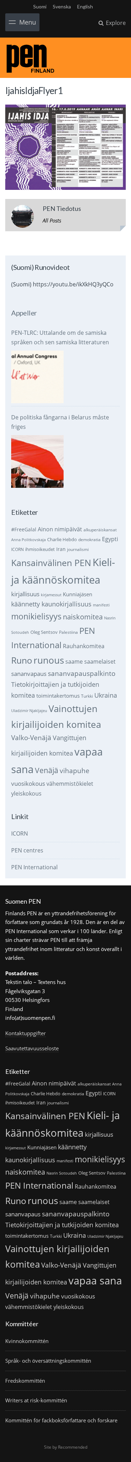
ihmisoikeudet (40, 549)
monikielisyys (36, 616)
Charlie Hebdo (62, 539)
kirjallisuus (25, 594)
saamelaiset (100, 661)
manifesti (101, 605)
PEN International (34, 867)
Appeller (24, 312)
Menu (27, 22)
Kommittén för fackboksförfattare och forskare (61, 1420)
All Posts (52, 220)
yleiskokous (26, 793)
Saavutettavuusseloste (32, 1048)
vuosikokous (28, 783)
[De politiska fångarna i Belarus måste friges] (37, 461)
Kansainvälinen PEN (51, 563)
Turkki (87, 696)
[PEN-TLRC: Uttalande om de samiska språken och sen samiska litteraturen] (37, 377)
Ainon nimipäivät (60, 529)
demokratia (89, 540)
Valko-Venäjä (31, 737)
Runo (21, 660)
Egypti (110, 539)
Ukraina (105, 695)
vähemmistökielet (69, 783)
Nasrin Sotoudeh (61, 1173)
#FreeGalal (23, 529)
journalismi (78, 549)
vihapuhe (74, 770)
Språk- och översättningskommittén (48, 1360)
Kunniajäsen (77, 594)
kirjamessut (51, 594)
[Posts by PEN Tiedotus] (22, 218)
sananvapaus (28, 674)
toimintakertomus (58, 695)
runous (49, 660)
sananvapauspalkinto (81, 673)
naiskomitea (83, 617)
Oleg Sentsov (44, 632)
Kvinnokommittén (27, 1340)
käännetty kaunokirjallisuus (51, 604)
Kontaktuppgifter (25, 1033)
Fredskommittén (25, 1380)
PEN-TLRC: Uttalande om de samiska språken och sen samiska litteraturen (60, 337)
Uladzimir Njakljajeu (29, 710)
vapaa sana (95, 1281)
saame (74, 661)
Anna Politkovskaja (28, 539)
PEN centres (27, 850)
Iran (61, 549)
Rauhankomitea (83, 646)
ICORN (17, 549)
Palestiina (68, 632)
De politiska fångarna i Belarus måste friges (60, 422)
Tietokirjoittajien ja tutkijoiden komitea (62, 1225)
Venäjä (46, 770)
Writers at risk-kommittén (36, 1400)
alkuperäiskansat (100, 530)
